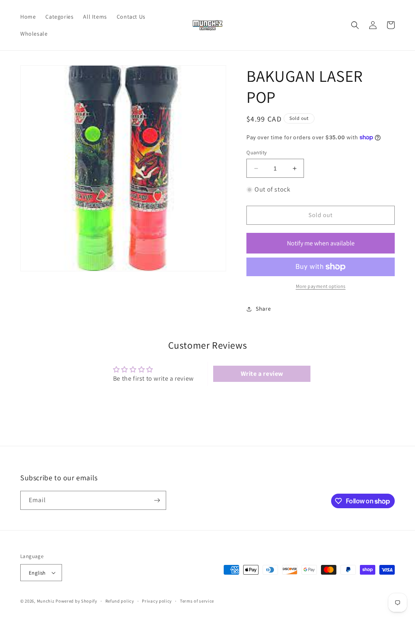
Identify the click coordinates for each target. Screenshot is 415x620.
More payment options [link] (321, 286)
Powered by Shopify (76, 601)
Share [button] (263, 308)
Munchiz (46, 601)
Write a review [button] (262, 373)
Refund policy (119, 601)
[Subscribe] (157, 500)
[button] (355, 25)
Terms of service (197, 601)
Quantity (256, 152)
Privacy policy (157, 601)
